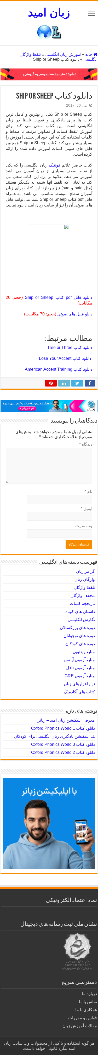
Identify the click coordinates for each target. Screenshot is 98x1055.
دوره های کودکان (80, 644)
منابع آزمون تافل (80, 668)
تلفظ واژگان (84, 587)
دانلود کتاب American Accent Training (58, 369)
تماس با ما (88, 1001)
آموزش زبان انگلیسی (63, 54)
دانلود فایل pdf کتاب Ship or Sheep (58, 297)
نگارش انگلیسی (81, 619)
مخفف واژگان (83, 595)
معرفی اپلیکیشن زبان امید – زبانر (66, 720)
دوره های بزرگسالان (77, 627)
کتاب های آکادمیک (79, 692)
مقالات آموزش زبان (79, 1026)
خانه (89, 54)
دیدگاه (85, 444)
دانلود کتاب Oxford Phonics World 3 (63, 744)
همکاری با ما (86, 1010)
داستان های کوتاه (80, 611)
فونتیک (54, 165)
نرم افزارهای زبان (79, 684)
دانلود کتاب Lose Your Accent (65, 358)
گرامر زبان (85, 571)
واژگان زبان (84, 579)
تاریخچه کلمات (82, 603)
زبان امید (49, 12)
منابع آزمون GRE (80, 676)
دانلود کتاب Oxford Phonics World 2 (63, 752)
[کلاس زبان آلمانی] (49, 74)
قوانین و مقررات (82, 1018)
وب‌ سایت (83, 525)
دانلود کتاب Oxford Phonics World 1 (63, 728)
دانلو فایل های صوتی (74, 314)
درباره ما (89, 993)
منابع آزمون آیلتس (79, 660)
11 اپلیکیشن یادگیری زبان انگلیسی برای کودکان (54, 736)
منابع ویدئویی (84, 652)
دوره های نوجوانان (79, 635)
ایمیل (86, 508)
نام (88, 491)
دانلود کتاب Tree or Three (69, 347)
